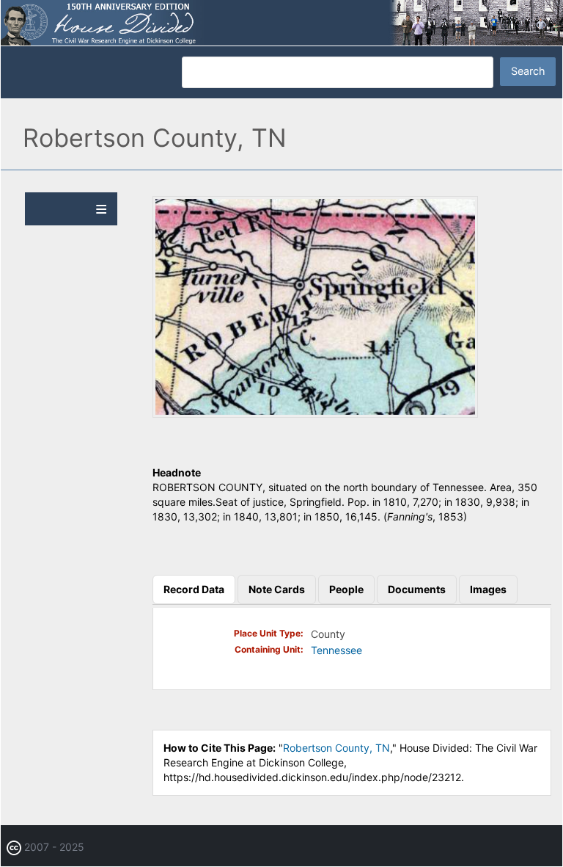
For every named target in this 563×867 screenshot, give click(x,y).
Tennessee (336, 650)
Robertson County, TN (336, 747)
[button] (315, 413)
